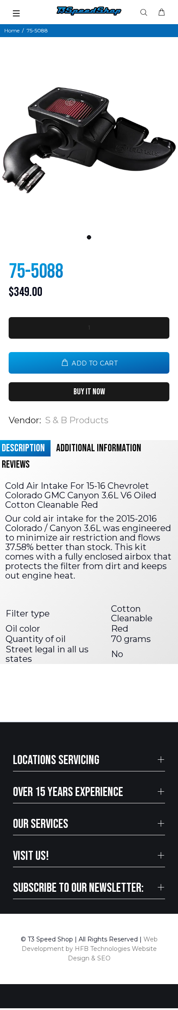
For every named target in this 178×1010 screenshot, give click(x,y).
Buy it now (89, 392)
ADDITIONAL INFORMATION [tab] (98, 448)
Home (11, 30)
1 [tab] (89, 237)
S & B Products (76, 420)
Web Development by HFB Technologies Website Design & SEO (90, 948)
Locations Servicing (56, 760)
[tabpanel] (89, 140)
